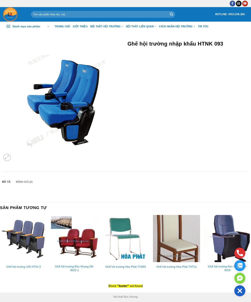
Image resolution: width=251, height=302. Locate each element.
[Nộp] (171, 14)
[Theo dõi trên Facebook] (232, 3)
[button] (239, 290)
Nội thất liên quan (140, 26)
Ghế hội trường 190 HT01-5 (23, 266)
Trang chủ (62, 26)
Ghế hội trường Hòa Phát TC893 (125, 266)
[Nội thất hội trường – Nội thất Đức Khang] (14, 14)
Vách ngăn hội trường (175, 26)
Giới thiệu (80, 26)
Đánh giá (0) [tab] (24, 181)
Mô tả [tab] (6, 181)
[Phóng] (7, 157)
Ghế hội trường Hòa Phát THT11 (176, 266)
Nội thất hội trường (105, 26)
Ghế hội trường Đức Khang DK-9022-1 (74, 268)
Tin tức (203, 26)
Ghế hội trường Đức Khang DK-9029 (227, 268)
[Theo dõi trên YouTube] (245, 3)
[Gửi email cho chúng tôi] (239, 3)
